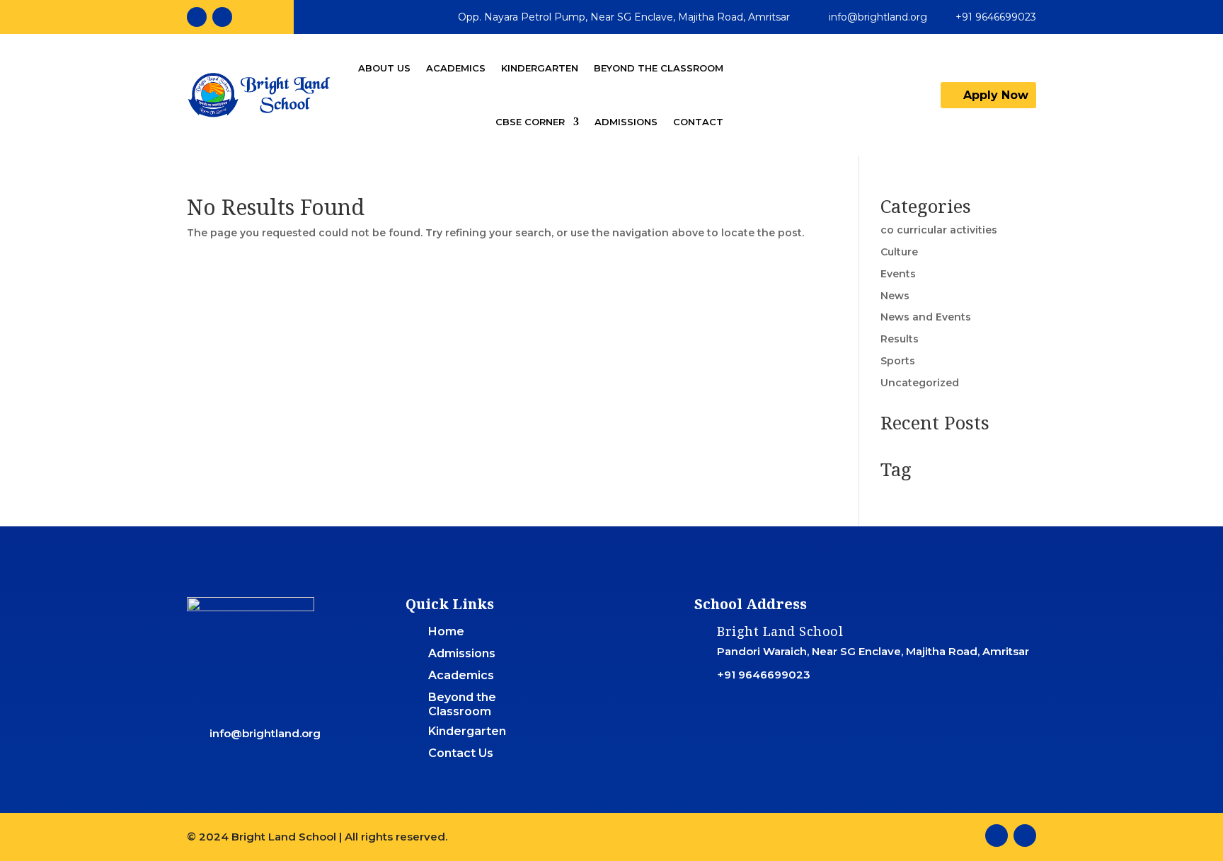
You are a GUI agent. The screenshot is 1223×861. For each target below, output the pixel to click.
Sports (897, 360)
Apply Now (995, 95)
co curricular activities (938, 230)
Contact (698, 121)
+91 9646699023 (995, 17)
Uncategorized (919, 382)
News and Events (925, 317)
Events (898, 273)
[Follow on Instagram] (222, 17)
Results (899, 339)
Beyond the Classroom (658, 68)
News (894, 295)
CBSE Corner (530, 121)
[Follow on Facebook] (197, 17)
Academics (456, 68)
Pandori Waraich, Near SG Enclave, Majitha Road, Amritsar (873, 651)
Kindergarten (539, 68)
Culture (899, 251)
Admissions (626, 121)
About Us (384, 68)
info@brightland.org (878, 17)
